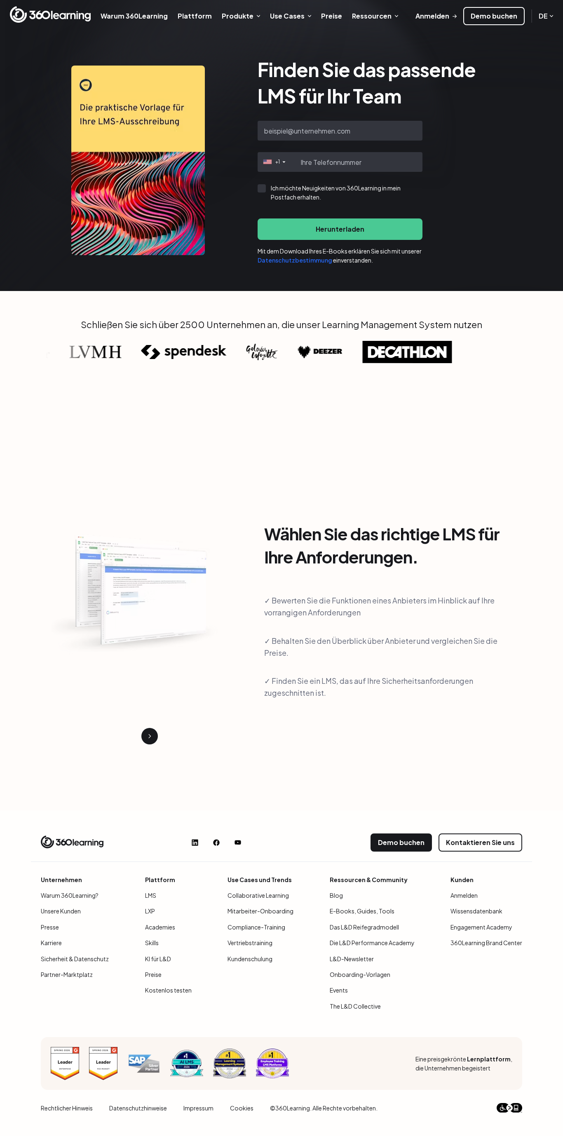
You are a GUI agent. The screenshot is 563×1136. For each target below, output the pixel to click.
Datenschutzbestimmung (295, 260)
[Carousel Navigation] (138, 736)
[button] (273, 162)
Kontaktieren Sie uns (480, 842)
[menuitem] (134, 16)
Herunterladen (340, 229)
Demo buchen (494, 16)
